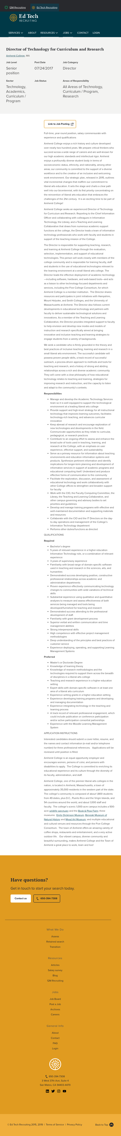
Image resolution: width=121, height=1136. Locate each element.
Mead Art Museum (76, 819)
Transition (55, 947)
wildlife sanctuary (59, 811)
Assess (55, 936)
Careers (55, 1014)
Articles (55, 965)
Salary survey (55, 970)
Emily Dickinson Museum (70, 815)
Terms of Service (55, 1124)
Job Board (55, 999)
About (32, 32)
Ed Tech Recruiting (47, 7)
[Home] (24, 18)
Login (96, 32)
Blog (55, 975)
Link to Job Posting (58, 124)
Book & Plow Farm (88, 811)
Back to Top (101, 1124)
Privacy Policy (74, 1124)
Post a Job (55, 1004)
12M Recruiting (17, 7)
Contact (83, 32)
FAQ (55, 1043)
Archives (55, 1009)
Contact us (21, 898)
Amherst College (15, 55)
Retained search (55, 941)
